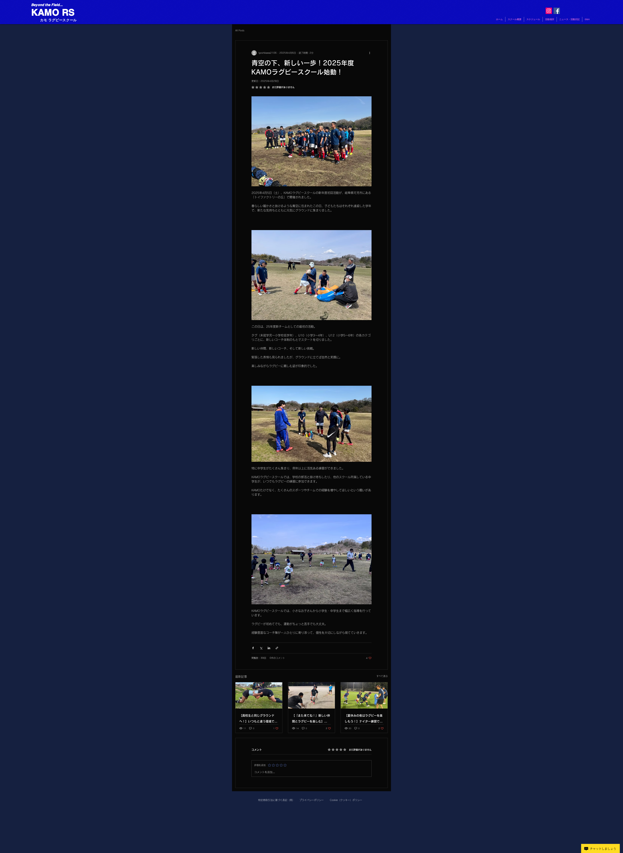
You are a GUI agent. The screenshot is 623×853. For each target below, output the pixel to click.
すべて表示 (382, 676)
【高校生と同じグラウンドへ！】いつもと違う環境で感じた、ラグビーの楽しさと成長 (258, 719)
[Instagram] (549, 11)
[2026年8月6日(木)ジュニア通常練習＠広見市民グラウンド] (311, 695)
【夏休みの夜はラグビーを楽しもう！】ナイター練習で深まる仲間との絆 (364, 719)
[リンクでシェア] (276, 648)
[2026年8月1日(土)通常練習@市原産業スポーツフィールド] (364, 695)
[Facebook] (557, 11)
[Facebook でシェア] (253, 648)
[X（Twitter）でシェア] (261, 648)
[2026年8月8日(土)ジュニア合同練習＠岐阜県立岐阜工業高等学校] (258, 695)
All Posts (239, 30)
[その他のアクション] (370, 53)
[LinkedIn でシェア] (268, 648)
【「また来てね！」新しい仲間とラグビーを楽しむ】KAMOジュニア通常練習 (311, 719)
